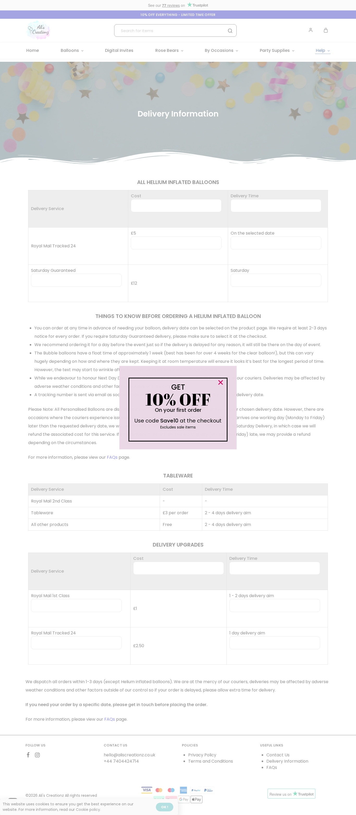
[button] (220, 382)
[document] (178, 407)
